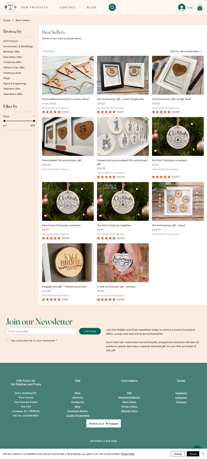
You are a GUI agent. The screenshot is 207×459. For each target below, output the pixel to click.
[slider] (4, 121)
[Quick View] (68, 75)
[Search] (112, 7)
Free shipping (62, 108)
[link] (55, 111)
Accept (193, 453)
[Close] (203, 453)
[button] (34, 7)
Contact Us (77, 401)
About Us (77, 397)
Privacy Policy (128, 453)
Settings (178, 453)
